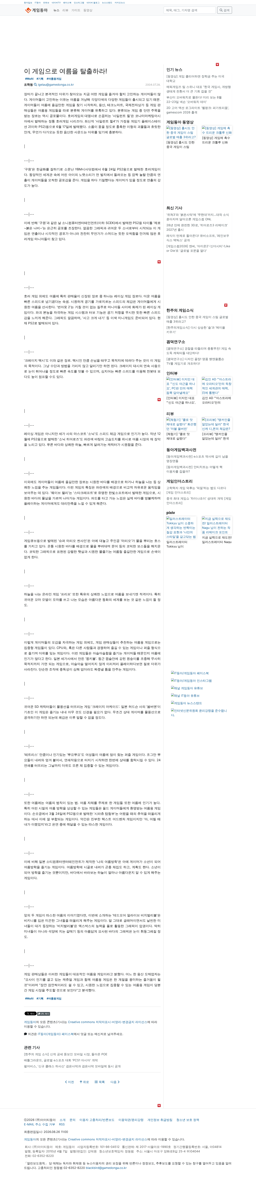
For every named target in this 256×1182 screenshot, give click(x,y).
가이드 (75, 10)
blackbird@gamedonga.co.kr (106, 1168)
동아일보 (28, 2)
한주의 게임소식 (180, 310)
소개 (63, 1120)
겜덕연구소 (175, 341)
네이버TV (56, 2)
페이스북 (67, 2)
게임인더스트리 (179, 481)
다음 (114, 1082)
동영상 (87, 10)
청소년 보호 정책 (187, 1120)
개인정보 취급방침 (159, 1120)
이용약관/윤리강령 (131, 1120)
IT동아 (38, 2)
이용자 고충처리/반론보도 (97, 1120)
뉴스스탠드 (107, 2)
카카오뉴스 (120, 2)
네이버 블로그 (93, 2)
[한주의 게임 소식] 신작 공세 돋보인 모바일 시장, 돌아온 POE (65, 1054)
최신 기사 (174, 208)
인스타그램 (79, 2)
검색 (226, 10)
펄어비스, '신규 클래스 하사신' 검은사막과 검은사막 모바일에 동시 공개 (72, 1066)
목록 (101, 1082)
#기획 (40, 78)
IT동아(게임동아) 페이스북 (56, 1034)
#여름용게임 (54, 78)
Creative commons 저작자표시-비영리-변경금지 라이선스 (107, 1022)
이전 (70, 1082)
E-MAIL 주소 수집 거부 (39, 1124)
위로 (85, 1082)
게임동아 (30, 1022)
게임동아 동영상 (180, 122)
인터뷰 (172, 373)
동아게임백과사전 (181, 449)
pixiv (170, 512)
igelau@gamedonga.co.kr (56, 84)
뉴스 (56, 10)
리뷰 (65, 10)
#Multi (29, 78)
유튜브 (46, 2)
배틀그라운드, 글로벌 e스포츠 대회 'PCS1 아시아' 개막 (61, 1060)
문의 (73, 1120)
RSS (62, 1124)
